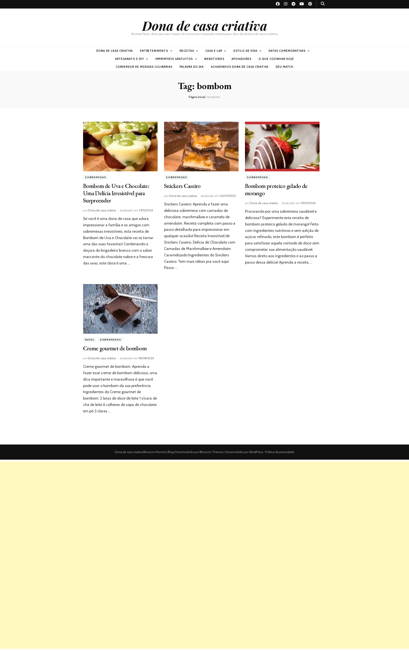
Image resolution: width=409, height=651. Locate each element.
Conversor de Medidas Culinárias (144, 66)
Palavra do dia (192, 66)
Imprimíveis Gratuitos (174, 59)
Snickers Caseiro (182, 186)
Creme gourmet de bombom (115, 348)
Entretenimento (154, 50)
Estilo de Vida (245, 50)
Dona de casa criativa (204, 25)
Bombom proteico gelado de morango (276, 189)
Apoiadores (241, 59)
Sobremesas (95, 177)
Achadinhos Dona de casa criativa (239, 66)
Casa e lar (213, 50)
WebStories (214, 59)
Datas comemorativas (287, 50)
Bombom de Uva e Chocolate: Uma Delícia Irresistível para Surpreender (116, 193)
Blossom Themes (211, 452)
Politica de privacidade (279, 452)
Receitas (187, 50)
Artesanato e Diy (129, 59)
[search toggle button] (323, 4)
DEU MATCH (285, 66)
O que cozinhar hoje (276, 59)
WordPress (256, 452)
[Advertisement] (204, 491)
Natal (90, 339)
